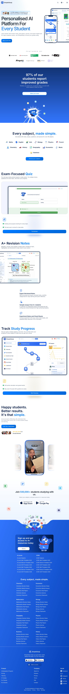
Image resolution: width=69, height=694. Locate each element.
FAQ (35, 680)
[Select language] (62, 2)
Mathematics (20, 599)
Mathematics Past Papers (22, 606)
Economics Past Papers (42, 590)
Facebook (65, 671)
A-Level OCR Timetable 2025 (24, 565)
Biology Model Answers (42, 604)
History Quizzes (40, 641)
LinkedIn (65, 683)
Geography (19, 615)
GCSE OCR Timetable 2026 (43, 571)
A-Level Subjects (21, 558)
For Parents (4, 680)
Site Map (43, 690)
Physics (38, 615)
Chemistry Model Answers (23, 588)
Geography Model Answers (23, 620)
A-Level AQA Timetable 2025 (24, 560)
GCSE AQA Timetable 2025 (43, 560)
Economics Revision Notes (42, 586)
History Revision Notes (41, 634)
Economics (39, 583)
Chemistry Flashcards (21, 595)
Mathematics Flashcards (22, 611)
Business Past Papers (21, 639)
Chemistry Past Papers (22, 590)
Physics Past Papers (41, 622)
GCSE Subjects (40, 558)
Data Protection (27, 690)
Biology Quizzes (40, 609)
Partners (36, 673)
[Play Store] (42, 503)
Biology (38, 599)
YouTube (65, 681)
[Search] (57, 2)
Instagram (65, 676)
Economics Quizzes (41, 593)
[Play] (27, 471)
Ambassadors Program (7, 671)
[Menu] (67, 2)
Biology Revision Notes (42, 602)
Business (19, 631)
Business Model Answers (22, 636)
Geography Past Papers (22, 622)
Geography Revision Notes (23, 618)
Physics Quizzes (40, 625)
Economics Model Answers (43, 588)
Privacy (36, 675)
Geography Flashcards (22, 627)
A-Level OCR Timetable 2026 (24, 571)
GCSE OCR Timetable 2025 (43, 565)
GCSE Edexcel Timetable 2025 (44, 562)
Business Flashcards (21, 643)
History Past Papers (41, 639)
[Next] (50, 457)
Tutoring (3, 675)
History (38, 631)
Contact (36, 682)
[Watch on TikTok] (42, 442)
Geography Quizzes (21, 625)
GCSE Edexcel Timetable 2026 (44, 569)
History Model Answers (42, 636)
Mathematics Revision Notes (23, 602)
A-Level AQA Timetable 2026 (24, 567)
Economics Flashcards (41, 595)
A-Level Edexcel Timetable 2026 (25, 569)
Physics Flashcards (40, 627)
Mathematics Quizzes (21, 609)
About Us (36, 671)
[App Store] (26, 503)
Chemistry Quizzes (21, 593)
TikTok (64, 678)
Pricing (3, 673)
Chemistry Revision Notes (22, 586)
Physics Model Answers (42, 620)
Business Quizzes (20, 641)
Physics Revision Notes (42, 618)
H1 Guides (3, 678)
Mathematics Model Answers (23, 604)
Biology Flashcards (40, 611)
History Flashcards (40, 643)
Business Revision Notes (22, 634)
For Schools (4, 682)
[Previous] (19, 457)
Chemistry (19, 583)
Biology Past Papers (41, 606)
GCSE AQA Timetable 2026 (43, 567)
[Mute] (29, 471)
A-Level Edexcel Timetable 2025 (25, 562)
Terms (35, 678)
